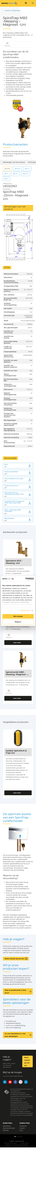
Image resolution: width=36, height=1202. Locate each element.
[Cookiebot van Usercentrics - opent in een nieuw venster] (25, 579)
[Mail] (26, 1082)
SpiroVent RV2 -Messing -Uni (14, 562)
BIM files (6, 1130)
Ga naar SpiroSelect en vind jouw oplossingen (15, 1035)
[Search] (26, 3)
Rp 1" (6, 174)
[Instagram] (21, 1082)
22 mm (7, 169)
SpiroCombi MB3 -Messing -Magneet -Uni (16, 673)
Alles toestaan (18, 616)
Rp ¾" (27, 169)
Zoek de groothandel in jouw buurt (15, 991)
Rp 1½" (25, 174)
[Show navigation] (32, 3)
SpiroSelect (7, 1126)
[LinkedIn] (5, 1082)
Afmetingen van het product (14, 162)
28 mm (17, 169)
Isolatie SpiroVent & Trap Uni (16, 752)
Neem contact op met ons (14, 958)
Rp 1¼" (15, 174)
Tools (21, 1130)
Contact (22, 1128)
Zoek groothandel (9, 1128)
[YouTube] (10, 1082)
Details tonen (25, 610)
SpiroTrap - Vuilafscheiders (12, 10)
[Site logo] (9, 3)
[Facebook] (15, 1082)
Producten (23, 1126)
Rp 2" (6, 179)
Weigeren (18, 622)
